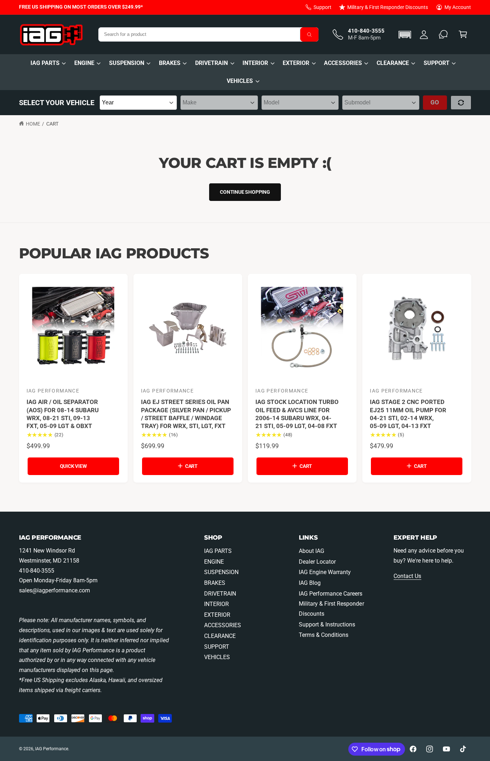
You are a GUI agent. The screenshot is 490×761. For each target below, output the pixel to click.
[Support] (443, 34)
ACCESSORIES (343, 63)
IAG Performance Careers (330, 593)
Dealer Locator (317, 561)
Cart (52, 124)
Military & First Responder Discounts (387, 7)
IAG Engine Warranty (325, 572)
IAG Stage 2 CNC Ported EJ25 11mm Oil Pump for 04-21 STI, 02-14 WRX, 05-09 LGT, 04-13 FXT (408, 413)
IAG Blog (310, 582)
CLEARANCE (393, 63)
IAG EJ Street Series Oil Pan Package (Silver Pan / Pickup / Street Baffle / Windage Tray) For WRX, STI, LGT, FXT (186, 413)
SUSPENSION (126, 63)
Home (33, 124)
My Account (457, 7)
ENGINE (84, 63)
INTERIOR (255, 63)
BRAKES (169, 63)
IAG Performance (51, 748)
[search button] (309, 34)
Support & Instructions (327, 624)
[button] (406, 34)
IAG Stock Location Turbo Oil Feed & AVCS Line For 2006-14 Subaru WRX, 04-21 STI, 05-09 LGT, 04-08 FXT (297, 413)
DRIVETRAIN (211, 63)
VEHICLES (240, 80)
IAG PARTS (45, 63)
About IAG (311, 551)
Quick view (73, 466)
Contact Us (407, 576)
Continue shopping (245, 192)
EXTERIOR (296, 63)
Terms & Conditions (323, 634)
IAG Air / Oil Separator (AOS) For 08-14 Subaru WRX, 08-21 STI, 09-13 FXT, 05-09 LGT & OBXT (63, 413)
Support (322, 7)
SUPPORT (436, 63)
